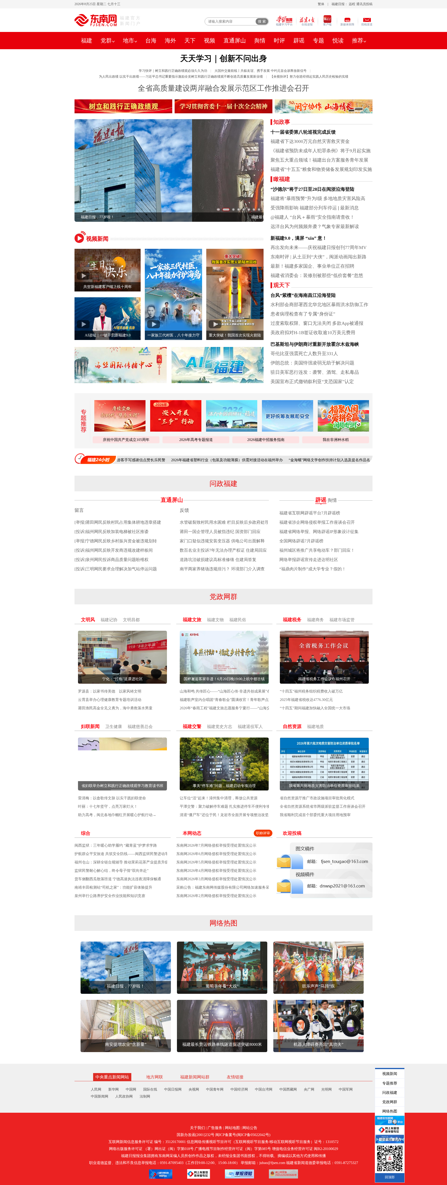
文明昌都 (131, 619)
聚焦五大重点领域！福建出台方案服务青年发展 (319, 160)
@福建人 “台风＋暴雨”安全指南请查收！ (313, 217)
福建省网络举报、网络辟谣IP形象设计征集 (319, 531)
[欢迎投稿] (324, 870)
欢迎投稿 (292, 833)
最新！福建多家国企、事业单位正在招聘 (312, 266)
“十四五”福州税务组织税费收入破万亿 (311, 691)
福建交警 (192, 726)
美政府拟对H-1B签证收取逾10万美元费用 (313, 332)
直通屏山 (235, 41)
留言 (79, 510)
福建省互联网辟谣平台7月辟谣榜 (309, 513)
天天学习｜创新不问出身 (223, 58)
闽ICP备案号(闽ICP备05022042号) (242, 1135)
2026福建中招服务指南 (265, 440)
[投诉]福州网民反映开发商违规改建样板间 (113, 550)
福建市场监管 (342, 619)
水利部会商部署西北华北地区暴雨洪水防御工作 (319, 304)
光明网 (326, 1089)
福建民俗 (237, 619)
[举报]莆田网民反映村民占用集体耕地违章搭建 (117, 522)
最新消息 (349, 207)
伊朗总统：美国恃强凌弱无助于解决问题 (312, 362)
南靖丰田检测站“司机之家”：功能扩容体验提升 (113, 887)
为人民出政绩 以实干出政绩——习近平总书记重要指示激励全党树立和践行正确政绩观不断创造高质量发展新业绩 (181, 76)
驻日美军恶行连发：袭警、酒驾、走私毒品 (315, 372)
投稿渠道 (366, 24)
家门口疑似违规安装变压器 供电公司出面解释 (222, 541)
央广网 (309, 1089)
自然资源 (292, 726)
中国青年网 (215, 1089)
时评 (279, 41)
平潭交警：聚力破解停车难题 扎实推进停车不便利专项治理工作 (232, 806)
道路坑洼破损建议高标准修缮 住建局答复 (218, 559)
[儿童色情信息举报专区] (160, 1174)
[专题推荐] (82, 420)
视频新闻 (97, 239)
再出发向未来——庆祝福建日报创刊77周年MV (318, 247)
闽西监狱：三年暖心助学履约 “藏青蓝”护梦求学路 (115, 845)
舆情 (259, 41)
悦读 (338, 41)
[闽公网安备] (283, 1174)
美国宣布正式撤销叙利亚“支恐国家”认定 (312, 381)
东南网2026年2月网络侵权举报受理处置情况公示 (216, 896)
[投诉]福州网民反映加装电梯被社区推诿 (111, 531)
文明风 (88, 619)
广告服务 (214, 1128)
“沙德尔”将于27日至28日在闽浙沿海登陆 (312, 189)
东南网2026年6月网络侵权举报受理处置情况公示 (216, 854)
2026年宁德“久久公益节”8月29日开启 (365, 460)
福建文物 (215, 619)
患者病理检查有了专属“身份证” (303, 313)
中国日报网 (173, 1089)
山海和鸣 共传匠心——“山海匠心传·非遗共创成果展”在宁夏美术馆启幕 (238, 691)
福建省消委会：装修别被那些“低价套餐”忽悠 (317, 275)
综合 (85, 833)
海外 (170, 41)
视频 (209, 41)
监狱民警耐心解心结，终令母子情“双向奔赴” (111, 871)
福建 (86, 41)
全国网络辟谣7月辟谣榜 (301, 541)
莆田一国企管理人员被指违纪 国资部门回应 (220, 531)
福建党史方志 (219, 726)
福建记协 (109, 619)
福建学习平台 (284, 24)
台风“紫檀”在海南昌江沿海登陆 (303, 295)
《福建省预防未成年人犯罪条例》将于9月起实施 (321, 150)
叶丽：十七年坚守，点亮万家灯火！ (108, 806)
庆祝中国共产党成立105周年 (126, 440)
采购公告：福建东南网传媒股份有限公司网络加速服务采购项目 (228, 887)
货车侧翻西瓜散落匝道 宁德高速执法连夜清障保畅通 (117, 879)
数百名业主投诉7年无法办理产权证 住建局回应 (223, 550)
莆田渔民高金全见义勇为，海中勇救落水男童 (115, 708)
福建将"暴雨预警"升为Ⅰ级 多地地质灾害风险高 (318, 198)
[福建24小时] (95, 458)
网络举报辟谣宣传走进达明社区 (308, 559)
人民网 (96, 1089)
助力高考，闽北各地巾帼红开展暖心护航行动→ (117, 815)
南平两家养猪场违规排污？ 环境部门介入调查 (222, 569)
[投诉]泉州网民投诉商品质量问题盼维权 (111, 559)
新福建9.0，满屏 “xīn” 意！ (299, 238)
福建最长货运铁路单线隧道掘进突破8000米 (143, 217)
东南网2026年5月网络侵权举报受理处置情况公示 (216, 862)
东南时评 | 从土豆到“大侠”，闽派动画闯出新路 (318, 256)
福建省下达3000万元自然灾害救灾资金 (310, 141)
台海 (150, 41)
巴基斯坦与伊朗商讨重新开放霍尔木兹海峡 (315, 344)
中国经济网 (239, 1089)
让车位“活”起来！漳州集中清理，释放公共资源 (218, 798)
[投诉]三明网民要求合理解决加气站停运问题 (115, 569)
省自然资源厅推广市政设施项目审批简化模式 (317, 798)
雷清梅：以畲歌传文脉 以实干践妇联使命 (112, 798)
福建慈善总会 (140, 726)
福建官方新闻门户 (130, 21)
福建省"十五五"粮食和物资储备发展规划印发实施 (321, 169)
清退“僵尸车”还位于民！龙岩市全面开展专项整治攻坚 (224, 815)
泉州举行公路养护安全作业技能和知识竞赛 (109, 896)
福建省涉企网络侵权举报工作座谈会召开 (317, 522)
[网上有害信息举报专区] (198, 1174)
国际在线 (150, 1089)
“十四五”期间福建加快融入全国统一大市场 (315, 708)
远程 (352, 4)
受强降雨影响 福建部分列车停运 (304, 207)
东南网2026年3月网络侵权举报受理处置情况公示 (216, 879)
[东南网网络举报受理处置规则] (239, 1174)
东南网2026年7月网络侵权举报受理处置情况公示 (216, 845)
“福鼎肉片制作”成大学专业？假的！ (312, 569)
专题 (318, 41)
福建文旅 (192, 619)
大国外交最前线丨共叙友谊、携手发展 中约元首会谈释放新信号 (260, 71)
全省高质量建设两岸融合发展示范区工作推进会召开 (223, 88)
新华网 (113, 1089)
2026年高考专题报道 (196, 440)
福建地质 (315, 726)
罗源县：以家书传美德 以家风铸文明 (109, 691)
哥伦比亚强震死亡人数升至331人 (304, 353)
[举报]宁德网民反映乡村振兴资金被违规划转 (115, 541)
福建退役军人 (250, 726)
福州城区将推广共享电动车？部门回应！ (317, 550)
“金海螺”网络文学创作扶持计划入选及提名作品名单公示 (283, 460)
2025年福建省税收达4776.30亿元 (306, 700)
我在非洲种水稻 (336, 440)
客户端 (327, 24)
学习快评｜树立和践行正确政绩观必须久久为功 (173, 71)
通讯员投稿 (364, 4)
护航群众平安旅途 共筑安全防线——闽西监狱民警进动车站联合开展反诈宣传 (138, 854)
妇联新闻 (90, 726)
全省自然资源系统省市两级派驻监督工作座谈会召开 (323, 806)
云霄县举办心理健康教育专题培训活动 (109, 700)
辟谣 (299, 41)
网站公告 (249, 1128)
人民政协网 (124, 1096)
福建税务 (292, 619)
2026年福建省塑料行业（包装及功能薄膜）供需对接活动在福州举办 (175, 460)
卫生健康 (113, 726)
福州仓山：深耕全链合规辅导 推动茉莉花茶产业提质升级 (121, 862)
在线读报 (307, 24)
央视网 (194, 1089)
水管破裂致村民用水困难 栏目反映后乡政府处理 (224, 522)
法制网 (145, 1096)
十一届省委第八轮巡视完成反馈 (303, 132)
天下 (190, 41)
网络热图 (223, 923)
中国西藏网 (288, 1089)
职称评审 (263, 833)
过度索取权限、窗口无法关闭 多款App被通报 (317, 323)
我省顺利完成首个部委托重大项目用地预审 (315, 815)
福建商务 (315, 619)
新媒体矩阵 (347, 24)
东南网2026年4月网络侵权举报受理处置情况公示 (216, 871)
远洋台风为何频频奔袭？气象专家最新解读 (315, 226)
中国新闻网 (99, 1096)
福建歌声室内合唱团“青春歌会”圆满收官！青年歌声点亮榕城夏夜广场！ (239, 700)
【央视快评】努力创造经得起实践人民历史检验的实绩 (309, 76)
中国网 (131, 1089)
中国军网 (346, 1089)
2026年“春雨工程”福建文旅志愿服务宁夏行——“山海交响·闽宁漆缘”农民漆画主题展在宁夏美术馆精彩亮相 (267, 708)
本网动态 (192, 833)
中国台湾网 (263, 1089)
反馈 (184, 510)
